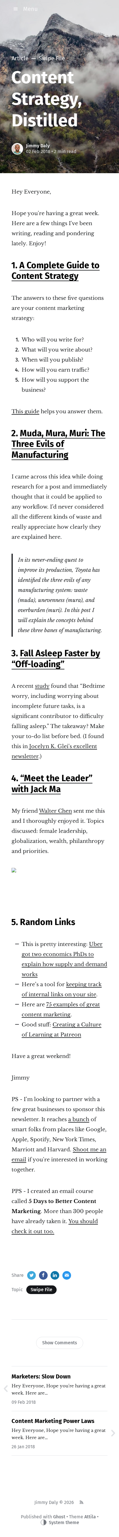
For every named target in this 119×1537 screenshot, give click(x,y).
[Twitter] (31, 1275)
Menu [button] (30, 8)
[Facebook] (43, 1275)
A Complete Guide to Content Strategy (56, 270)
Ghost (59, 1516)
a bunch (78, 1119)
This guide (25, 411)
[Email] (66, 1275)
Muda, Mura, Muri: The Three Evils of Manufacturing (58, 444)
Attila (90, 1516)
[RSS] (81, 1502)
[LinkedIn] (55, 1275)
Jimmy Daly (38, 145)
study (42, 686)
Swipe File (41, 1289)
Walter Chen (55, 811)
